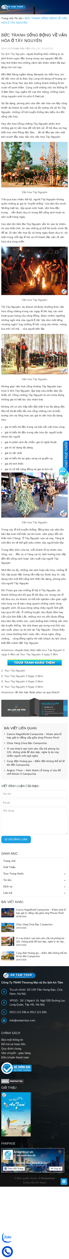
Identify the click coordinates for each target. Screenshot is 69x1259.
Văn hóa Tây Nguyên (34, 192)
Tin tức (7, 880)
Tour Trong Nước (13, 873)
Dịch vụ (7, 886)
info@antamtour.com (23, 1020)
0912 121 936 (18, 1012)
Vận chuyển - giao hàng (16, 1053)
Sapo (43, 1182)
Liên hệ (7, 892)
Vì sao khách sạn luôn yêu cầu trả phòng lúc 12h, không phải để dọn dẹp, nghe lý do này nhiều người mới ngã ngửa (33, 752)
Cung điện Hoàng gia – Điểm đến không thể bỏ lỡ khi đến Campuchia (36, 763)
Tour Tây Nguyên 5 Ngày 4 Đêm (23, 686)
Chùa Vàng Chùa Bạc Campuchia (27, 743)
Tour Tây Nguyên (14, 670)
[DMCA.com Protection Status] (12, 1080)
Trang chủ (9, 860)
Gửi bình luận (17, 839)
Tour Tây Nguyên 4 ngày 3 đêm (39, 654)
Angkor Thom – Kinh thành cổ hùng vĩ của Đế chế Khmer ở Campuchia (34, 772)
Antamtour (7, 650)
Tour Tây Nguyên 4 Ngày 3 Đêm (23, 681)
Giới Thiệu (9, 867)
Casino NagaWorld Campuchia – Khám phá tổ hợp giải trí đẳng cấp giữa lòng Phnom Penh (34, 736)
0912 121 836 (38, 1012)
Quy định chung (11, 1048)
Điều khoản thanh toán (15, 1057)
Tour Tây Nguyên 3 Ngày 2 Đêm (23, 676)
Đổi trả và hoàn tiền (13, 1044)
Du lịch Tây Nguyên (13, 53)
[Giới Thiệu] (34, 1114)
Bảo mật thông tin (12, 1039)
